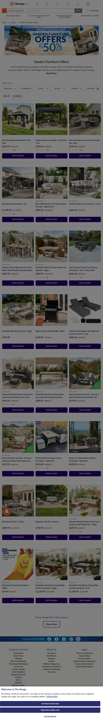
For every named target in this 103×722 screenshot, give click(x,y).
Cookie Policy (52, 697)
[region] (51, 704)
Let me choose (50, 716)
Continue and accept (50, 704)
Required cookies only (50, 710)
